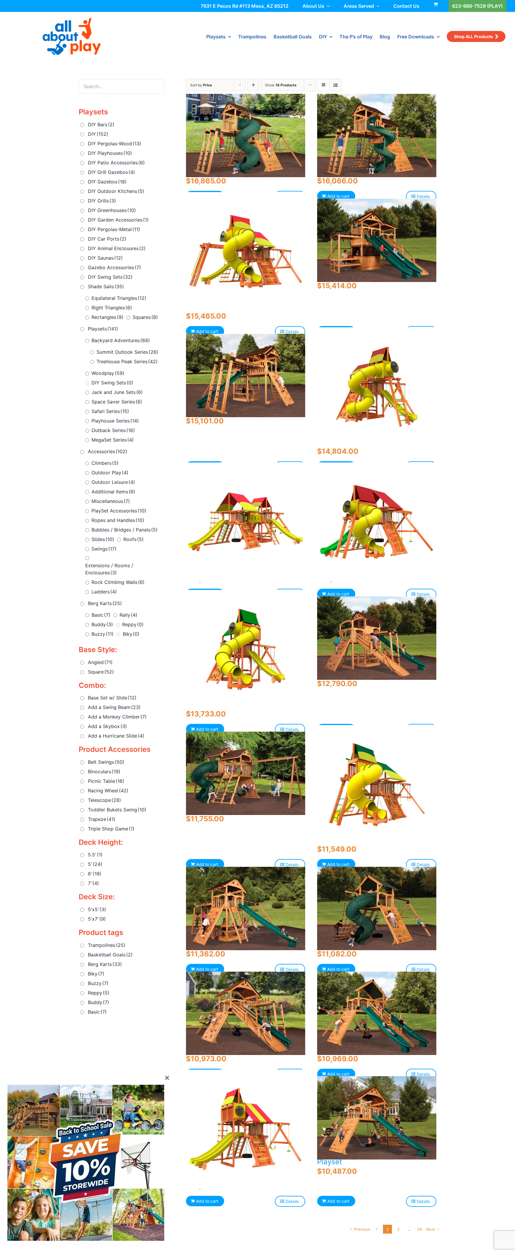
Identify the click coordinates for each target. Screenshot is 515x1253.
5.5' (95, 855)
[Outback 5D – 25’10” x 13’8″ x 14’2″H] (376, 784)
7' (93, 883)
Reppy (133, 624)
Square (101, 672)
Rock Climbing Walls (118, 582)
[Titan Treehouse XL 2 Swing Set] (245, 908)
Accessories (107, 451)
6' (94, 874)
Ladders (104, 592)
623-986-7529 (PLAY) (477, 6)
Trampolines (106, 945)
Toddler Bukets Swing (117, 810)
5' (95, 864)
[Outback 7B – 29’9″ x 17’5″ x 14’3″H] (376, 522)
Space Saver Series (116, 402)
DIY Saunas (105, 258)
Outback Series (113, 430)
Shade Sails (106, 286)
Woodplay (107, 373)
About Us (313, 6)
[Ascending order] (253, 85)
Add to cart (338, 196)
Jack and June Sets (117, 392)
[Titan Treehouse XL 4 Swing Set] (376, 240)
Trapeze (101, 819)
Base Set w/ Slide (112, 698)
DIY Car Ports (107, 239)
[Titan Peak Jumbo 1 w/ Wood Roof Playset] (376, 1118)
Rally (128, 615)
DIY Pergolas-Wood (114, 144)
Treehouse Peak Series (127, 361)
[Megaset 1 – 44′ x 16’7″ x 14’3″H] (245, 522)
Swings (104, 549)
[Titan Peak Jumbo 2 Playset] (376, 1013)
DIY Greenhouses (112, 210)
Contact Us (406, 6)
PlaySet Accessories (118, 511)
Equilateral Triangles (118, 298)
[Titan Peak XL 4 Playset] (376, 135)
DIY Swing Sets (110, 277)
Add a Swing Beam (114, 707)
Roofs (133, 539)
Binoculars (104, 771)
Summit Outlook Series (127, 352)
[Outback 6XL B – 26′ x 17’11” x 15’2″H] (245, 251)
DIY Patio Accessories (116, 163)
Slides (102, 539)
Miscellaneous (110, 501)
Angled (100, 662)
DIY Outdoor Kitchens (116, 191)
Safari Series (110, 411)
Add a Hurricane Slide (116, 736)
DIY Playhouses (110, 153)
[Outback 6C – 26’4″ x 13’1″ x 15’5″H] (245, 1129)
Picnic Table (106, 781)
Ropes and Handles (117, 520)
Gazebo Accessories (114, 267)
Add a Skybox (107, 726)
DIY (98, 134)
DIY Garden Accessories (118, 220)
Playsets (103, 329)
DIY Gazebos (107, 182)
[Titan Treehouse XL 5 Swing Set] (245, 375)
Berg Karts (105, 603)
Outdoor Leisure (113, 482)
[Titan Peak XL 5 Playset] (245, 135)
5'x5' (97, 909)
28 (419, 1229)
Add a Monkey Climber (117, 717)
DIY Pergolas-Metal (114, 229)
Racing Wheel (108, 791)
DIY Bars (101, 124)
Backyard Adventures (120, 340)
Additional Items (113, 492)
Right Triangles (111, 308)
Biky (131, 634)
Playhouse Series (115, 421)
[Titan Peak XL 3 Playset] (376, 908)
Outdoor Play (109, 473)
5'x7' (97, 919)
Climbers (105, 463)
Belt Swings (106, 762)
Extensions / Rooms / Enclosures (109, 569)
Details (423, 196)
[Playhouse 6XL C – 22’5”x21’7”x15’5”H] (376, 386)
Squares (145, 317)
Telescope (104, 800)
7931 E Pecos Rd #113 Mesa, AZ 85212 (244, 6)
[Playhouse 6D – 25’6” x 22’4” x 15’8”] (245, 649)
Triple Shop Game (111, 829)
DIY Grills (102, 201)
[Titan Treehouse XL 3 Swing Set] (376, 638)
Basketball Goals (110, 955)
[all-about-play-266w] (72, 20)
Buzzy (102, 634)
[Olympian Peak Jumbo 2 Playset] (245, 1013)
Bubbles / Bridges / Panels (124, 530)
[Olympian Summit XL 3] (245, 773)
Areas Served (359, 6)
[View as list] (335, 85)
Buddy (102, 624)
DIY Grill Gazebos (111, 172)
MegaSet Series (112, 440)
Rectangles (107, 317)
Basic (100, 615)
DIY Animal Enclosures (117, 248)
